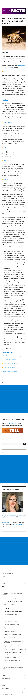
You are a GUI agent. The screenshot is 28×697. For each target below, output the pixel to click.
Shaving (5, 147)
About (4, 685)
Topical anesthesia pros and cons (13, 628)
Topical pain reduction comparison (13, 638)
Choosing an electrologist (10, 598)
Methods (4, 583)
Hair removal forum (7, 573)
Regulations (6, 672)
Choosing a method (8, 590)
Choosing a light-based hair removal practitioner (13, 594)
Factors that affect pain (9, 359)
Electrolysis (6, 179)
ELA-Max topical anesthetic (11, 657)
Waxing (5, 71)
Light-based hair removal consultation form (13, 668)
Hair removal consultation (10, 664)
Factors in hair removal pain (11, 624)
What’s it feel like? (8, 352)
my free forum (6, 517)
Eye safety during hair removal (11, 660)
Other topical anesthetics (10, 371)
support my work (17, 524)
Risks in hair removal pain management (14, 356)
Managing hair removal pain (11, 608)
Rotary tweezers (7, 122)
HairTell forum (11, 423)
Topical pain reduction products (12, 634)
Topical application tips (10, 631)
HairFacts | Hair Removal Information (10, 693)
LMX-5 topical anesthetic (11, 618)
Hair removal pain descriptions (13, 611)
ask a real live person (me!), (14, 515)
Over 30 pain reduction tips (10, 363)
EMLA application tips (9, 367)
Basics (4, 580)
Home (4, 576)
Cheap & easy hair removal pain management (12, 653)
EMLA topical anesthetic (10, 614)
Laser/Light (6, 160)
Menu (23, 4)
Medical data (5, 682)
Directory (4, 675)
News (3, 570)
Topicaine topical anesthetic (11, 646)
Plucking (5, 99)
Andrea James (5, 522)
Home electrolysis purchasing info (12, 601)
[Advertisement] (14, 399)
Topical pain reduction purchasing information (13, 642)
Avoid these (5, 688)
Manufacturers (6, 678)
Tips (3, 586)
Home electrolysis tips (9, 604)
